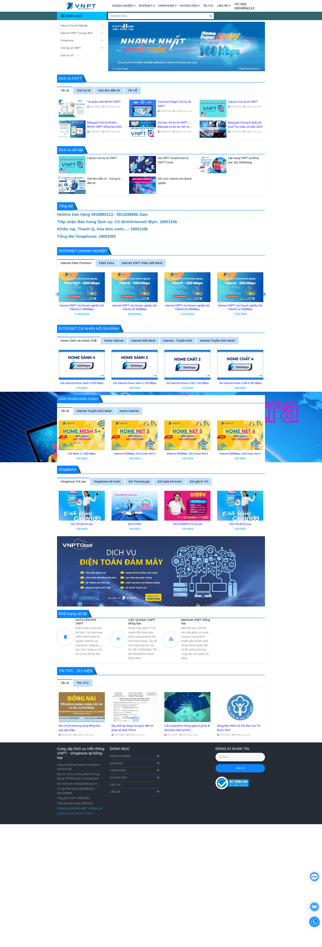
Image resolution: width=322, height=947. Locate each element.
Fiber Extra (106, 263)
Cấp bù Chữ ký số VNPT (243, 101)
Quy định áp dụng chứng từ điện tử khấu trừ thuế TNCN (132, 728)
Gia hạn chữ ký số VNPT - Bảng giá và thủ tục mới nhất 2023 (175, 125)
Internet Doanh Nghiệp (74, 25)
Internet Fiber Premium (76, 263)
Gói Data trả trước (169, 481)
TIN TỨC (208, 5)
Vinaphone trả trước (107, 481)
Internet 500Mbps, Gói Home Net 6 (240, 453)
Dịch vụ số (67, 55)
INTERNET (146, 5)
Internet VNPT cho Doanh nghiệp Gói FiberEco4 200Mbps (187, 307)
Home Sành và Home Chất (79, 340)
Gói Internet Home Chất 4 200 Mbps (240, 383)
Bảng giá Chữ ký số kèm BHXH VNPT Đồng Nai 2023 (104, 124)
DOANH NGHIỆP (123, 5)
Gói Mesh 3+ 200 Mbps (82, 453)
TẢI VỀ (132, 90)
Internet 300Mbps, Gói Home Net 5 (187, 453)
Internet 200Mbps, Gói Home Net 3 (134, 453)
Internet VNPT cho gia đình (77, 33)
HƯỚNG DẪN (189, 5)
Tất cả (65, 90)
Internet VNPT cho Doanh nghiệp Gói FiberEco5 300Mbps (134, 307)
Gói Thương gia (139, 481)
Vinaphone (67, 40)
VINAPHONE (166, 5)
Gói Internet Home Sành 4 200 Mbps (81, 383)
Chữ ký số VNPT (71, 48)
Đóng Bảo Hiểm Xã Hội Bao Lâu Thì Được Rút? (238, 728)
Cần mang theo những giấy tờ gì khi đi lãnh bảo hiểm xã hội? (187, 728)
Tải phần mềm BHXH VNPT (104, 101)
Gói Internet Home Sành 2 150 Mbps (134, 383)
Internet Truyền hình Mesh (217, 340)
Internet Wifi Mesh (143, 340)
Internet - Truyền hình (177, 340)
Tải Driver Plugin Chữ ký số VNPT (174, 104)
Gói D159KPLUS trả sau (134, 524)
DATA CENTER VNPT (85, 621)
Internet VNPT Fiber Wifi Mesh (142, 263)
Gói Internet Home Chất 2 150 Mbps (187, 383)
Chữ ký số (83, 90)
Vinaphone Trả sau (73, 481)
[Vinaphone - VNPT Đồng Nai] (81, 6)
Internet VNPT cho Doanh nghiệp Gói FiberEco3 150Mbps (240, 307)
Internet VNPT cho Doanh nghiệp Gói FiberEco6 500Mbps (82, 307)
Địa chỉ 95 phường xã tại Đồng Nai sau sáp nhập (79, 728)
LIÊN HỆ (223, 5)
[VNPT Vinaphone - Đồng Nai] (82, 287)
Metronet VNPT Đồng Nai (195, 621)
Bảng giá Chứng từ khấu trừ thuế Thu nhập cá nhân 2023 (245, 124)
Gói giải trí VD (199, 481)
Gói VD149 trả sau (187, 524)
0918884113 (244, 8)
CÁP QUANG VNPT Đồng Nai (141, 621)
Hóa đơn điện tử (109, 90)
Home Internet (113, 340)
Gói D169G (82, 524)
